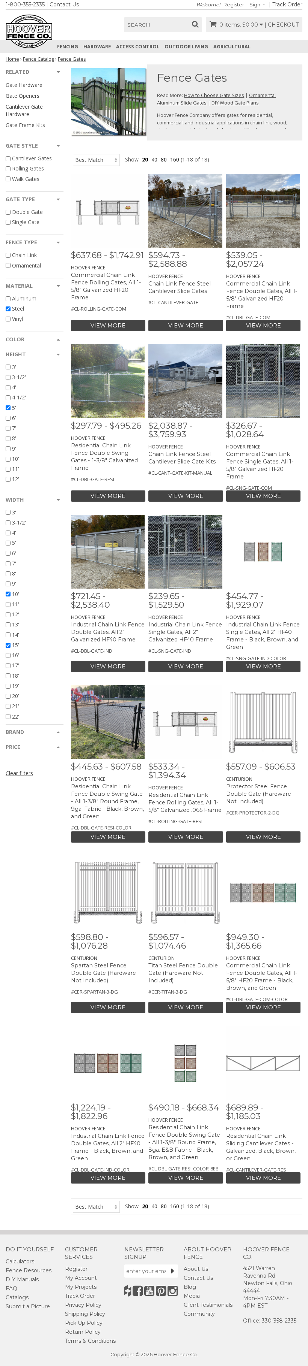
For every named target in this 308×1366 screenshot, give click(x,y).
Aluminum (24, 298)
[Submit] (173, 1270)
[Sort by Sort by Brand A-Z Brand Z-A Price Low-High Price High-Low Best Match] (96, 159)
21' (15, 706)
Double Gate (27, 211)
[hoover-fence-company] (127, 1291)
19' (15, 685)
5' (14, 407)
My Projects (81, 1287)
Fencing (67, 46)
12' (15, 479)
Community (199, 1314)
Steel (18, 308)
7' (14, 428)
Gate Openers (22, 95)
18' (15, 675)
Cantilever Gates (32, 158)
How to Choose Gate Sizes (214, 95)
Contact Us (64, 4)
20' (15, 695)
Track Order (287, 4)
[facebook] (138, 1291)
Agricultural (232, 46)
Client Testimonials (208, 1305)
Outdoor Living (186, 46)
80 (164, 159)
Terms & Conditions (90, 1341)
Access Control (137, 46)
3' (14, 367)
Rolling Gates (28, 168)
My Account (81, 1278)
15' (15, 645)
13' (15, 624)
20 (145, 159)
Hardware (97, 46)
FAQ (11, 1288)
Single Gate (25, 222)
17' (15, 665)
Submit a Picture (28, 1306)
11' (15, 468)
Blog (190, 1287)
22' (15, 716)
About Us (196, 1269)
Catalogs (17, 1297)
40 (154, 159)
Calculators (20, 1261)
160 (174, 159)
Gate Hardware (24, 84)
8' (14, 438)
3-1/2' (19, 377)
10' (15, 458)
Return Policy (83, 1332)
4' (14, 387)
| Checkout (281, 24)
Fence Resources (28, 1270)
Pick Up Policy (84, 1323)
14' (15, 634)
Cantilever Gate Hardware (24, 110)
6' (14, 417)
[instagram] (173, 1291)
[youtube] (149, 1291)
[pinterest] (161, 1291)
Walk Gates (25, 178)
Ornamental (26, 265)
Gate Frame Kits (25, 125)
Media (192, 1296)
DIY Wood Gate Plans (235, 102)
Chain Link (24, 255)
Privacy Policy (83, 1305)
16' (15, 655)
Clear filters (19, 773)
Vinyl (17, 319)
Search (138, 25)
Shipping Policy (85, 1314)
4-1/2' (19, 397)
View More (108, 325)
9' (14, 448)
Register (233, 4)
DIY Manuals (22, 1279)
